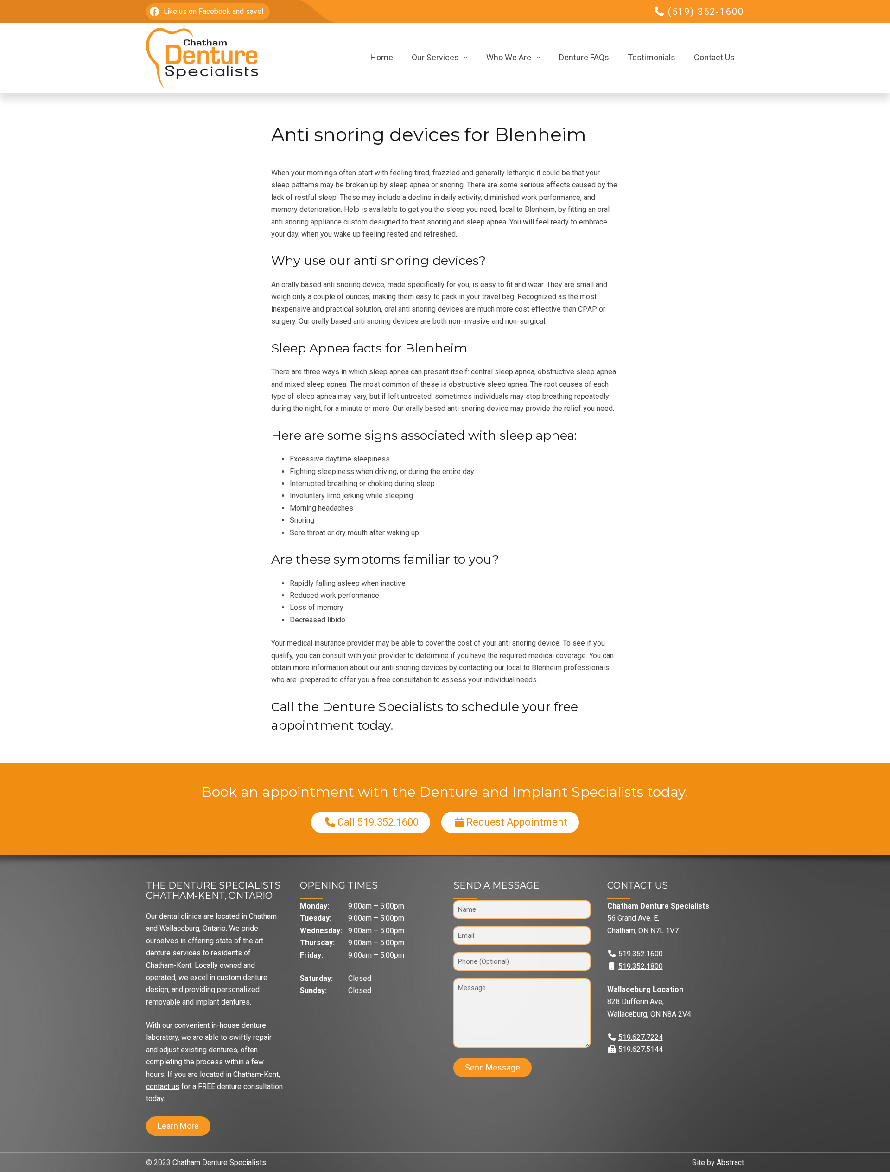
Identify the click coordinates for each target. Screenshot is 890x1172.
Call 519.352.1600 (378, 822)
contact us (162, 1086)
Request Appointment (516, 822)
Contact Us (714, 57)
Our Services (435, 57)
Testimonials (651, 57)
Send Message (492, 1067)
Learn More (178, 1126)
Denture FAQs (584, 57)
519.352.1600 (640, 953)
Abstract (730, 1162)
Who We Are (508, 57)
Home (381, 57)
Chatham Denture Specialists (219, 1162)
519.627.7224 (640, 1037)
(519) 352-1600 (706, 11)
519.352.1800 (640, 966)
